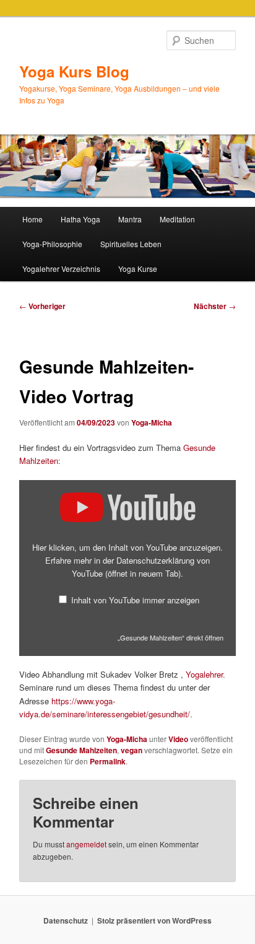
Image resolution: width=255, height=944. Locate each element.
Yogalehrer (204, 674)
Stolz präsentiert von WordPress (154, 920)
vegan (131, 750)
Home (32, 219)
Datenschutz (65, 920)
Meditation (177, 219)
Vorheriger (42, 306)
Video (178, 739)
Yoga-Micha (151, 422)
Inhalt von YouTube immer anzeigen (135, 600)
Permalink (108, 761)
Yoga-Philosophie (52, 243)
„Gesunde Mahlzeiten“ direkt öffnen (170, 637)
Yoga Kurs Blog (74, 71)
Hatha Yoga (80, 219)
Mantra (130, 219)
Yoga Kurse (137, 268)
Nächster (215, 306)
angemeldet (86, 844)
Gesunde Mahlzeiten (81, 750)
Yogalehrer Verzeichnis (61, 268)
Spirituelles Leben (131, 243)
